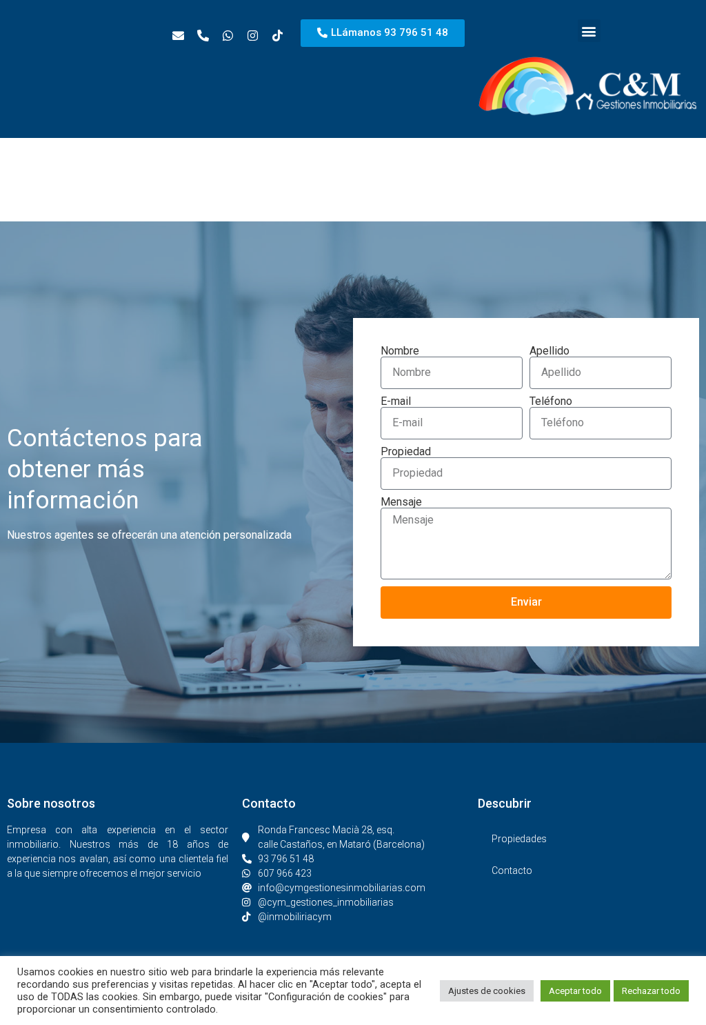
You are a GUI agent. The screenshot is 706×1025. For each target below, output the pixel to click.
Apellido (549, 351)
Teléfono (551, 401)
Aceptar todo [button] (575, 991)
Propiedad (406, 451)
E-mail (396, 401)
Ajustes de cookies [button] (486, 991)
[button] (589, 30)
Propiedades (519, 838)
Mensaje (401, 502)
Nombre (400, 351)
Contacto (512, 870)
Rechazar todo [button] (651, 991)
